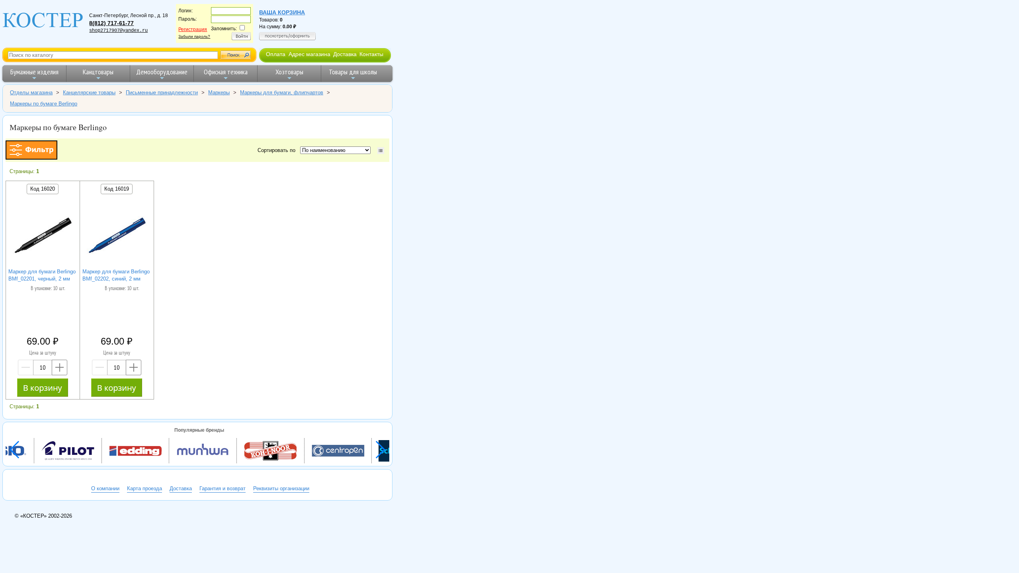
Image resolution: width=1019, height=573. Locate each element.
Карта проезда (144, 488)
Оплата (275, 54)
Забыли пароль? (194, 36)
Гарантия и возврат (222, 488)
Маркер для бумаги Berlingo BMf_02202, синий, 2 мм (116, 275)
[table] (380, 150)
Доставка (345, 54)
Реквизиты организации (281, 488)
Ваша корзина (282, 12)
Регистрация (192, 29)
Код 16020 (42, 189)
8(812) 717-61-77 (111, 23)
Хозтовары (289, 71)
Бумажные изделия (34, 71)
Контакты (371, 54)
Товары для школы (353, 71)
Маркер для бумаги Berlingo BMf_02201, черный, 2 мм (42, 275)
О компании (105, 488)
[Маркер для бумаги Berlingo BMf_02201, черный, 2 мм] (42, 237)
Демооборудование (161, 71)
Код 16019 (116, 189)
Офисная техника (226, 71)
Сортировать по (278, 150)
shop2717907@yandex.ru (118, 30)
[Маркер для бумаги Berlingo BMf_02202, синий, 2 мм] (116, 237)
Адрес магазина (309, 54)
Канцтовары (98, 71)
